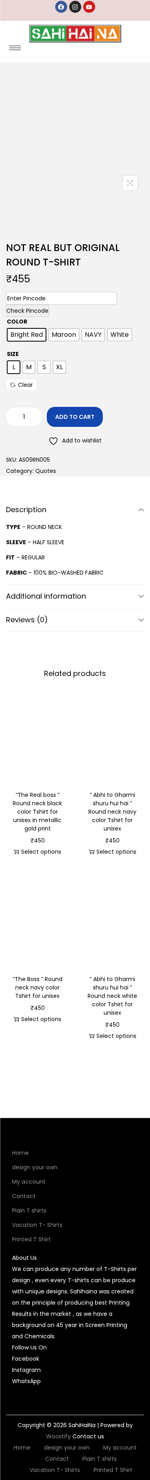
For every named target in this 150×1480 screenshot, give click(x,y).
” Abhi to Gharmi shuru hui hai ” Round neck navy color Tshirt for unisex (112, 811)
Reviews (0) (27, 620)
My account (29, 1182)
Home (20, 1153)
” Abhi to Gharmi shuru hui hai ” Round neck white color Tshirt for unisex (112, 996)
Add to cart (74, 417)
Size (13, 354)
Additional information (46, 596)
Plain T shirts (29, 1211)
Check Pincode (27, 311)
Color (17, 322)
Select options (41, 852)
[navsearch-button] (122, 50)
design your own (35, 1167)
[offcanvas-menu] (139, 50)
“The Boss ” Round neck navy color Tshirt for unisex (37, 987)
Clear (25, 385)
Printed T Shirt (31, 1239)
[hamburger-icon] (15, 47)
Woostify (58, 1436)
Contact (24, 1196)
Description (26, 510)
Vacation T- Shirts (37, 1225)
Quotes (45, 471)
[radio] (27, 335)
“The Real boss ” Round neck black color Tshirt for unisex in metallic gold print (37, 811)
